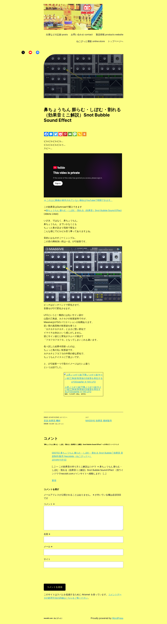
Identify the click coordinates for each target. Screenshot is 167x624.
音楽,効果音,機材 (52, 420)
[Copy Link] (79, 134)
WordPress (117, 618)
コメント (49, 504)
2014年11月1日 (59, 460)
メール (48, 546)
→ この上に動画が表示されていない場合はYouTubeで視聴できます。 (78, 200)
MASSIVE (90, 420)
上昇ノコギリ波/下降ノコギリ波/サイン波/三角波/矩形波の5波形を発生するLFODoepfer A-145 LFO (83, 389)
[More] (84, 134)
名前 (47, 534)
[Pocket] (60, 134)
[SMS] (75, 134)
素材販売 (107, 420)
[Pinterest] (65, 134)
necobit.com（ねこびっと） (53, 618)
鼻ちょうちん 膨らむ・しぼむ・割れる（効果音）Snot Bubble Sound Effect (84, 210)
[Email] (70, 134)
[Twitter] (56, 134)
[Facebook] (46, 134)
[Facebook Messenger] (51, 134)
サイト (47, 559)
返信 (54, 480)
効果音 (99, 420)
